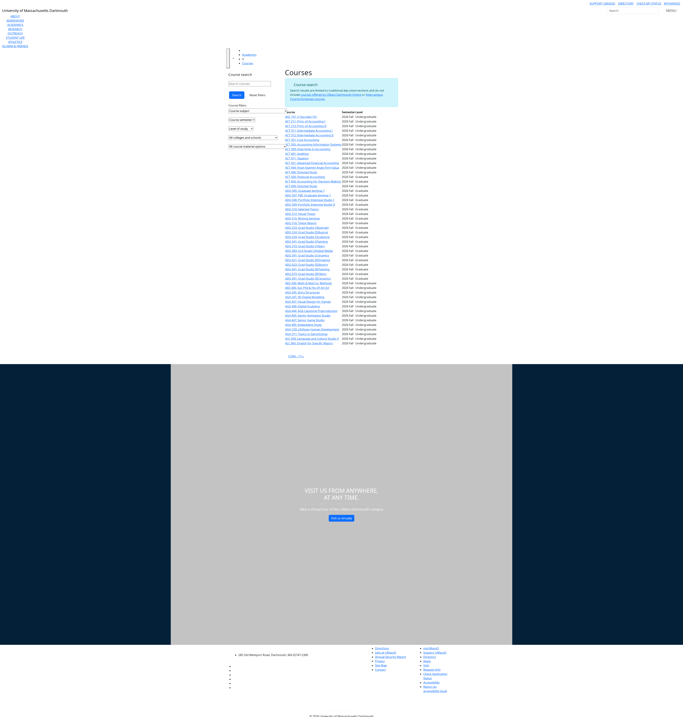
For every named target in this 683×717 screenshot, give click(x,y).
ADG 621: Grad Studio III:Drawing (307, 260)
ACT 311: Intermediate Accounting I (308, 131)
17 (299, 356)
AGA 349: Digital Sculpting (302, 306)
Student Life (15, 38)
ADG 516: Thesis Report (301, 223)
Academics (15, 25)
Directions (382, 648)
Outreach (15, 33)
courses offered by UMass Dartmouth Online (331, 95)
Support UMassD (602, 4)
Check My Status (648, 4)
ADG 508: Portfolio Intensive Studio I (309, 200)
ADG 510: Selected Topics (302, 209)
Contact (380, 670)
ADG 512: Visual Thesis (300, 214)
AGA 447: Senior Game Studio (305, 320)
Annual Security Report (390, 657)
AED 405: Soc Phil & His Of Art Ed (307, 288)
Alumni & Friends (15, 46)
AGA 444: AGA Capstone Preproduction (311, 311)
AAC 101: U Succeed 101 (301, 117)
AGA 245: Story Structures (302, 292)
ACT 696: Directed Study (301, 186)
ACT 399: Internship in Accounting (307, 149)
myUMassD (672, 4)
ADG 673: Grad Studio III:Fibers (306, 274)
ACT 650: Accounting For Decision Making (313, 181)
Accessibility (431, 682)
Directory (626, 4)
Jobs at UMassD (385, 653)
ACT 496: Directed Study (301, 172)
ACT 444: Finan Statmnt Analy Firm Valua (312, 168)
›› (303, 356)
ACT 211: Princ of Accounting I (305, 121)
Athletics (15, 42)
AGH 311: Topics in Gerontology (306, 334)
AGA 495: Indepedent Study (303, 325)
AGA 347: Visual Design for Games (308, 302)
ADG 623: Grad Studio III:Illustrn (306, 265)
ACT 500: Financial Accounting (305, 177)
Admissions (15, 21)
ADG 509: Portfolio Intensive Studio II (310, 205)
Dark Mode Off (342, 711)
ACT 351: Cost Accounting (302, 140)
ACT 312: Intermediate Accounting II (309, 135)
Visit (426, 665)
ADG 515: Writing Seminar (302, 218)
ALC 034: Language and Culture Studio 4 (312, 339)
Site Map (381, 665)
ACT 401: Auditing (297, 154)
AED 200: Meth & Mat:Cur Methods (308, 283)
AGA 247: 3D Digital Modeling (304, 297)
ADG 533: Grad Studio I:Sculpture (307, 237)
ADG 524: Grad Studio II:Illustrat (306, 232)
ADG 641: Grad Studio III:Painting (307, 269)
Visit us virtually (341, 518)
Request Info (432, 670)
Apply (427, 661)
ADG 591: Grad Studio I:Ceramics (307, 255)
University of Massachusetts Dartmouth (275, 648)
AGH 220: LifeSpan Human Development (312, 329)
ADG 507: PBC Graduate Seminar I (307, 195)
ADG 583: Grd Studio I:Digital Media (309, 251)
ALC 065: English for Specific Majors (309, 343)
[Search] (655, 10)
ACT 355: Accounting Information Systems (313, 144)
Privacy (380, 661)
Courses (247, 63)
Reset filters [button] (258, 95)
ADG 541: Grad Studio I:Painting (306, 242)
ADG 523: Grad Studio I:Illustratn (307, 228)
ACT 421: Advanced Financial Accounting (312, 163)
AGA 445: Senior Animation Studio (307, 316)
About (15, 16)
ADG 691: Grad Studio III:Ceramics (308, 279)
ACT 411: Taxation (297, 158)
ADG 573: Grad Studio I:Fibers (305, 246)
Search (236, 95)
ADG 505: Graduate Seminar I (304, 191)
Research (15, 29)
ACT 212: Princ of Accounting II (305, 126)
